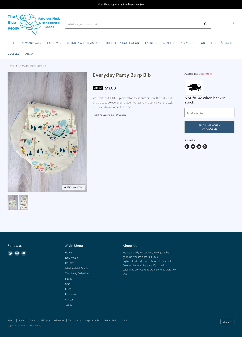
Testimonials (74, 320)
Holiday (53, 43)
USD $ (226, 322)
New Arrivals (31, 43)
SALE (124, 320)
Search (11, 320)
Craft (167, 43)
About (30, 53)
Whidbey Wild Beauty (82, 43)
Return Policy (111, 320)
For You (186, 43)
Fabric (150, 43)
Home (12, 43)
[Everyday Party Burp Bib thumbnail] (12, 202)
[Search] (206, 24)
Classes (13, 53)
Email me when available (209, 127)
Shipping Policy (93, 320)
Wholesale (59, 320)
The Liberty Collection (122, 43)
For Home (206, 43)
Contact (32, 320)
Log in (227, 43)
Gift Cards (45, 320)
